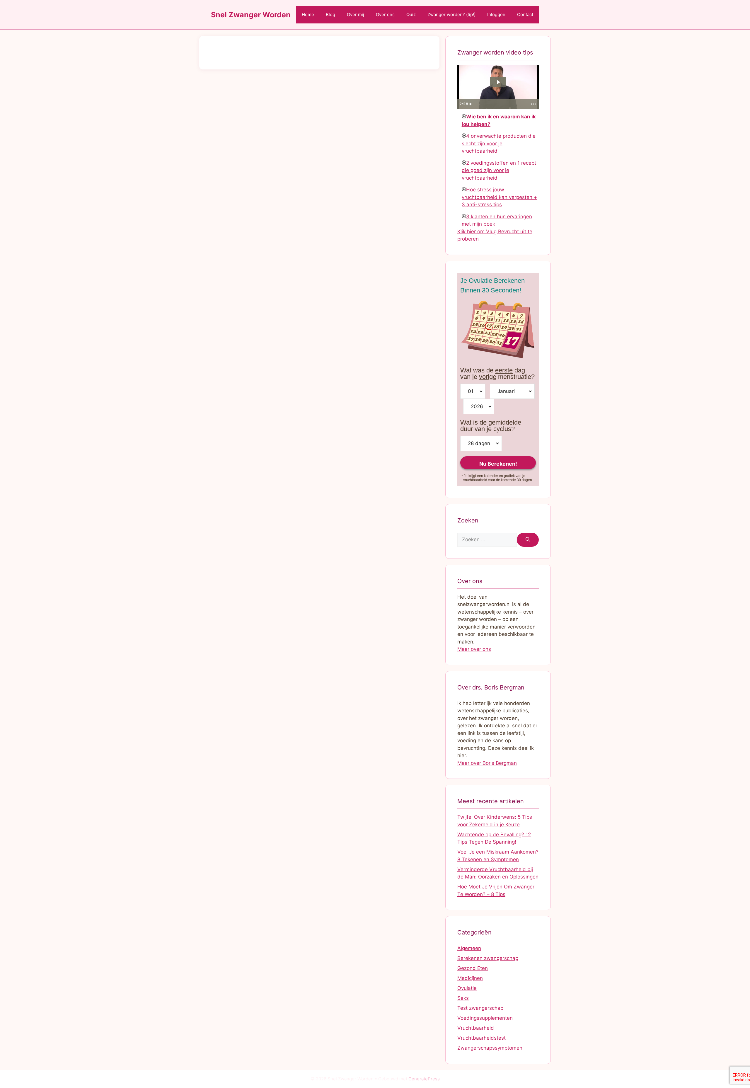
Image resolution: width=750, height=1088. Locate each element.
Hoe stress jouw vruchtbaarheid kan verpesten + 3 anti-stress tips (499, 197)
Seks (463, 998)
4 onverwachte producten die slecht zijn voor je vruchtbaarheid (499, 143)
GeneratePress (424, 1079)
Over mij (355, 14)
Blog (330, 14)
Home (308, 14)
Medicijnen (470, 978)
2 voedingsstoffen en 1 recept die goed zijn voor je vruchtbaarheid (499, 170)
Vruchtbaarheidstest (481, 1038)
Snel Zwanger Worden (251, 14)
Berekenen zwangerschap (487, 958)
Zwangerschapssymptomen (489, 1048)
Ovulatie (467, 988)
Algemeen (469, 948)
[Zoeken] (528, 540)
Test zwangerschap (480, 1008)
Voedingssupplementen (485, 1018)
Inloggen (496, 14)
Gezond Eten (472, 968)
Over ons (385, 14)
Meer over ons (474, 649)
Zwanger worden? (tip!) (451, 14)
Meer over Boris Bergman (487, 763)
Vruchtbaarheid (475, 1028)
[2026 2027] (478, 406)
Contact (525, 14)
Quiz (411, 14)
